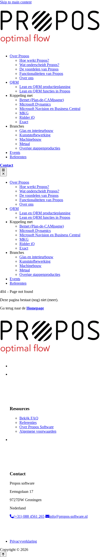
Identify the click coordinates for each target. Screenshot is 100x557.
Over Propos (19, 56)
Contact (6, 165)
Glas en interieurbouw (36, 131)
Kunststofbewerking (34, 135)
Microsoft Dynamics (35, 104)
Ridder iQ (27, 117)
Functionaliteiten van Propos (41, 73)
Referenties (28, 422)
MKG (24, 113)
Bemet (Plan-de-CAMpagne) (41, 100)
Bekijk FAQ (28, 418)
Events (15, 152)
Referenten (18, 157)
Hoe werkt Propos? (34, 60)
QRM (14, 82)
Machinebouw (30, 139)
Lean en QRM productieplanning (44, 87)
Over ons (26, 78)
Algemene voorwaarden (37, 431)
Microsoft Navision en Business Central (49, 109)
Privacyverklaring (23, 541)
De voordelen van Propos (38, 69)
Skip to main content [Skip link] (16, 2)
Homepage (35, 308)
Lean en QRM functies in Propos (44, 91)
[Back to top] (3, 554)
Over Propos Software (36, 427)
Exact (23, 122)
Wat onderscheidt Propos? (39, 65)
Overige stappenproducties (39, 148)
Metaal (24, 144)
